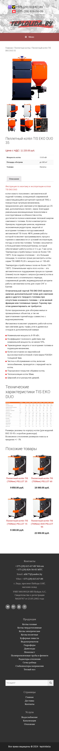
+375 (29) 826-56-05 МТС (29, 569)
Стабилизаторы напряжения (30, 666)
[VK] (7, 606)
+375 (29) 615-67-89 (29, 6)
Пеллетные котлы (22, 48)
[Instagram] (24, 606)
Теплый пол (29, 669)
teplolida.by (45, 746)
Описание (14, 179)
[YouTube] (19, 606)
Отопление (29, 724)
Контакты (29, 704)
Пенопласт (29, 652)
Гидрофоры (29, 645)
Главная (9, 48)
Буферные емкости (29, 638)
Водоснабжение (29, 717)
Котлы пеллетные (29, 634)
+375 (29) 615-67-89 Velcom (29, 566)
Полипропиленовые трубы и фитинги (29, 655)
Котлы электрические (29, 631)
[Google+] (13, 606)
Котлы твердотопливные (29, 627)
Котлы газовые (29, 624)
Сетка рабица (29, 662)
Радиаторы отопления (29, 659)
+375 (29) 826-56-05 (29, 11)
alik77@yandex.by (33, 574)
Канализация (29, 720)
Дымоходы (29, 648)
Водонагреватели (29, 641)
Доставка (29, 700)
